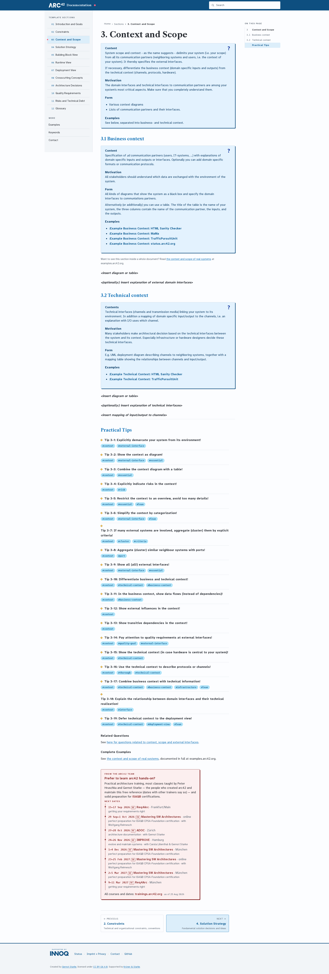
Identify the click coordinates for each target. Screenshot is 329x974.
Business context (258, 34)
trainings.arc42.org (148, 894)
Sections (119, 24)
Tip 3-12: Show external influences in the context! (142, 608)
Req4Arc (143, 807)
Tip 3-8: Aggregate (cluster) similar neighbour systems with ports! (154, 550)
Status (78, 954)
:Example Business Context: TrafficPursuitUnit (143, 238)
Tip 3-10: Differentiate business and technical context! (146, 579)
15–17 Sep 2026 (119, 807)
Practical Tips (260, 45)
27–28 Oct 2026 (119, 830)
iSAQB (136, 796)
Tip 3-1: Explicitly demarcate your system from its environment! (152, 440)
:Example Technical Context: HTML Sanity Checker (145, 374)
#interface (125, 709)
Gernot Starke (69, 966)
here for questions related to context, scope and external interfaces (152, 742)
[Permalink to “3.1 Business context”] (146, 138)
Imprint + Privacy (96, 954)
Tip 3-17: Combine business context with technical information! (152, 681)
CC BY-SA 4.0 (100, 966)
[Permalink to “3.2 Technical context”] (150, 295)
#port (121, 556)
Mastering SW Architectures (161, 817)
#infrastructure (186, 687)
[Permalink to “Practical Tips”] (134, 430)
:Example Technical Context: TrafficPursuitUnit (143, 379)
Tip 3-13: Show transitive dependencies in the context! (145, 623)
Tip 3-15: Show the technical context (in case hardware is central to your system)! (166, 652)
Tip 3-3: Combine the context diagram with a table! (143, 469)
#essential (156, 460)
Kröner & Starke (132, 966)
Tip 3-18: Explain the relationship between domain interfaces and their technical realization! (162, 701)
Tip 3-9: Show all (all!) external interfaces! (136, 565)
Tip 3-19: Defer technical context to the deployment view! (148, 718)
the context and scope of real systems (188, 259)
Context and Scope (260, 29)
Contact (115, 954)
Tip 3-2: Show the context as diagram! (133, 455)
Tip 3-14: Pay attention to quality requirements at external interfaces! (158, 638)
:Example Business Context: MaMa (134, 233)
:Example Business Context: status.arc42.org (142, 244)
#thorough (124, 672)
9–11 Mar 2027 (118, 882)
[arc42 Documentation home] (57, 5)
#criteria (140, 541)
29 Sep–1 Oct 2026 (121, 816)
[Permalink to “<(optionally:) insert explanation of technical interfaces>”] (184, 405)
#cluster (123, 541)
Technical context (259, 39)
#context (107, 446)
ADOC (141, 830)
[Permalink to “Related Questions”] (131, 736)
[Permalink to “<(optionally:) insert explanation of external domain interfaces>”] (195, 282)
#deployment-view (159, 724)
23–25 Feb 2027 (119, 859)
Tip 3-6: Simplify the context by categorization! (140, 513)
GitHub (128, 954)
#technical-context (130, 585)
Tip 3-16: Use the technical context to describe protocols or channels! (157, 667)
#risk (121, 489)
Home (107, 23)
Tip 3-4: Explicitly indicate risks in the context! (140, 484)
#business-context (159, 585)
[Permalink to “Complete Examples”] (133, 752)
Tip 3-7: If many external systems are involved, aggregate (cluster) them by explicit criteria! (165, 533)
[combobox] (247, 5)
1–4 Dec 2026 (117, 849)
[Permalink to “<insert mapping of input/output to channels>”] (169, 415)
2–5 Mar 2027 (117, 872)
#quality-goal (127, 643)
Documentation (79, 5)
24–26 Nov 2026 (119, 840)
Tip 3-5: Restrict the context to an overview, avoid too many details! (156, 498)
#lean (140, 504)
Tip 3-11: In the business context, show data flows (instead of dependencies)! (163, 594)
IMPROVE (143, 840)
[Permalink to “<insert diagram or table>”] (140, 273)
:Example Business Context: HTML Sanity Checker (145, 228)
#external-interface (131, 446)
